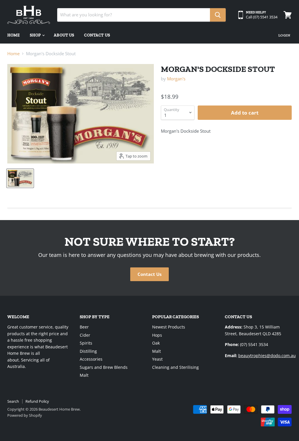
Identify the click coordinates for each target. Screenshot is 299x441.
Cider (85, 335)
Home (13, 35)
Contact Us (97, 35)
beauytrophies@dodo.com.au (267, 355)
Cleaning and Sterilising (175, 367)
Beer (84, 327)
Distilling (88, 351)
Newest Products (168, 327)
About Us (64, 35)
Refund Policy (37, 401)
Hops (157, 335)
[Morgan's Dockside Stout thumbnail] (20, 178)
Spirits (86, 343)
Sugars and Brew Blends (104, 367)
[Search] (218, 15)
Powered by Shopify (24, 415)
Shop (36, 35)
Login (284, 35)
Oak (156, 343)
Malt (84, 375)
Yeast (157, 359)
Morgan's (176, 79)
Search (13, 401)
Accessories (91, 359)
